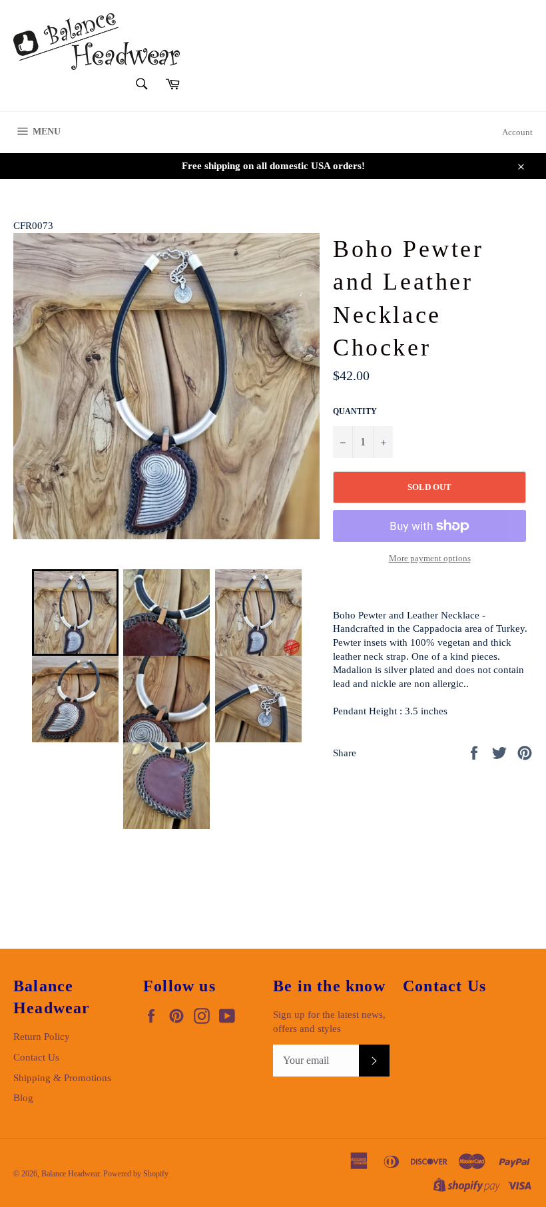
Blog (23, 1097)
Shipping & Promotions (62, 1078)
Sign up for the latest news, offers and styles (329, 1021)
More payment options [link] (430, 558)
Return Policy (41, 1036)
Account (517, 132)
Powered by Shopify (135, 1173)
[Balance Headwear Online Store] (96, 41)
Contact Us (36, 1057)
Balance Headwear (70, 1173)
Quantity (355, 411)
